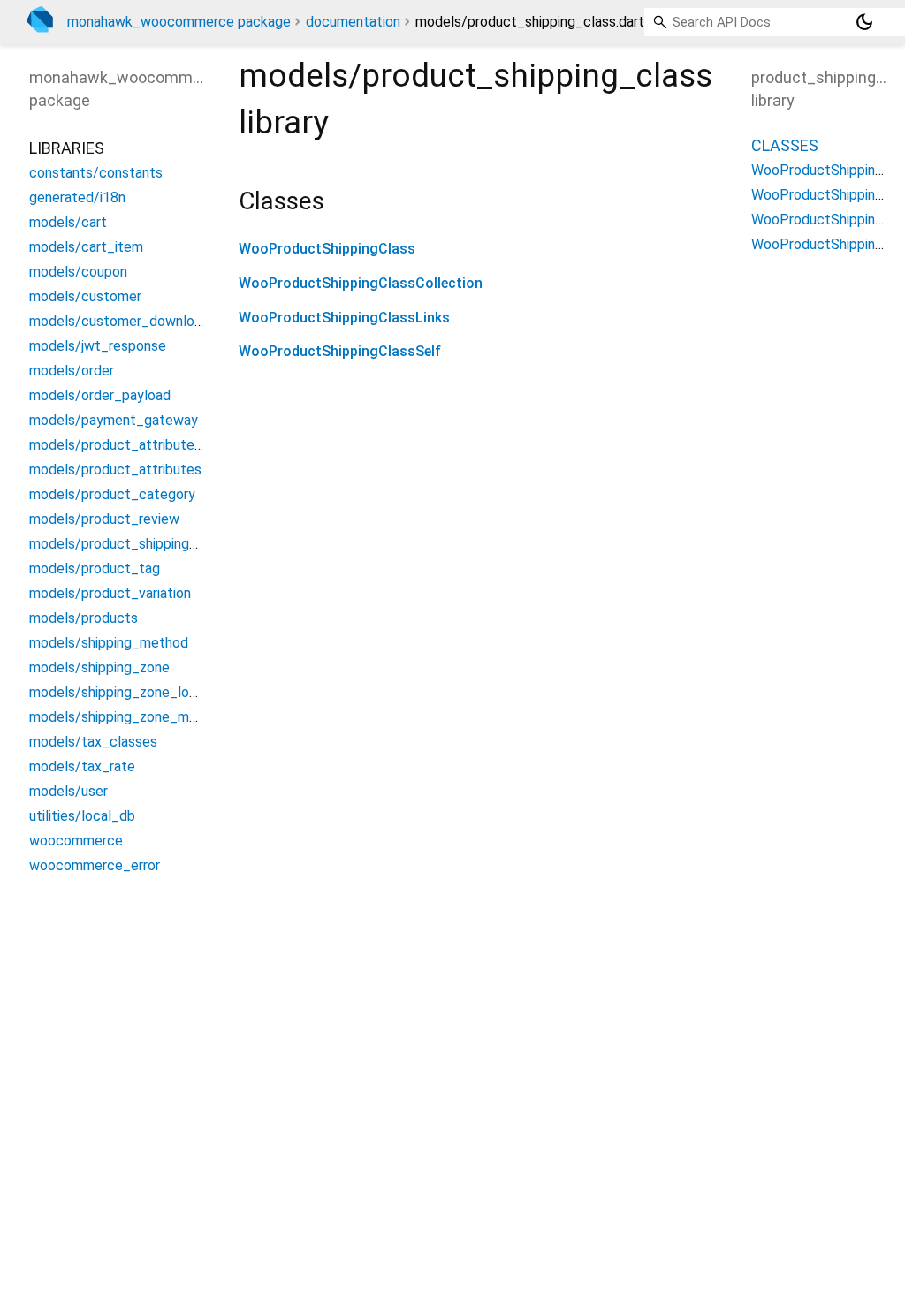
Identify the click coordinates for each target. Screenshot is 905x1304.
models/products (83, 618)
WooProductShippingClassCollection (361, 283)
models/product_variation (110, 593)
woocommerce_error (94, 865)
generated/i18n (77, 197)
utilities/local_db (82, 815)
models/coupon (78, 271)
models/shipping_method (108, 642)
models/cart (68, 222)
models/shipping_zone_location (128, 692)
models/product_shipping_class (129, 543)
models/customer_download (119, 321)
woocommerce (76, 840)
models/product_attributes (115, 469)
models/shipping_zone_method (127, 717)
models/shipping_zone (99, 667)
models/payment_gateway (113, 420)
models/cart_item (86, 247)
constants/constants (96, 172)
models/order (71, 370)
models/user (68, 791)
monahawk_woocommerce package (179, 21)
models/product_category (112, 494)
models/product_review (104, 519)
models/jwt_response (97, 345)
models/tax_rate (82, 766)
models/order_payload (100, 395)
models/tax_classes (93, 741)
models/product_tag (94, 568)
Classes (784, 145)
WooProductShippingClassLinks (344, 317)
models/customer (85, 296)
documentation (353, 21)
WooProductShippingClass (327, 248)
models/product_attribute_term (130, 444)
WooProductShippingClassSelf (340, 351)
